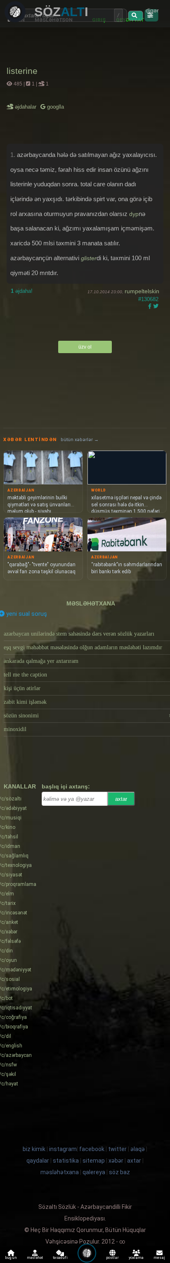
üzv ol (85, 347)
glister (89, 258)
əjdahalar (26, 107)
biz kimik (35, 1149)
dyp (134, 214)
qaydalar (37, 1160)
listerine (22, 71)
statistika (66, 1160)
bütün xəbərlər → (80, 439)
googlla (54, 107)
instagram (63, 1149)
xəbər (116, 1160)
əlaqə (137, 1149)
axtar (121, 799)
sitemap (94, 1160)
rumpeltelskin (142, 291)
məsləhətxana (90, 603)
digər (152, 10)
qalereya (94, 1172)
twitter (117, 1149)
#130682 (148, 299)
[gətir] (135, 16)
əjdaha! (22, 291)
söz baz (119, 1172)
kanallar (20, 786)
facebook (91, 1149)
